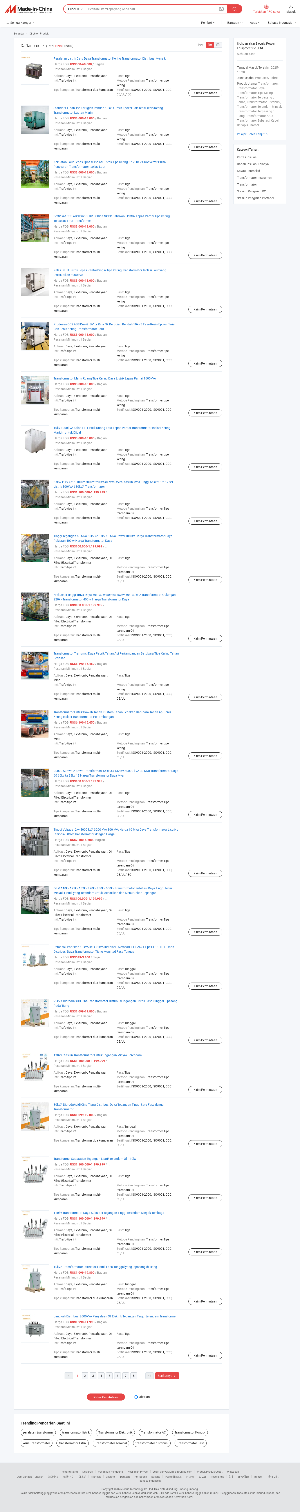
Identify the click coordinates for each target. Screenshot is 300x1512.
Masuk (291, 11)
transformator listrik (76, 1432)
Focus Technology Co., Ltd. (138, 1489)
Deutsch (125, 1476)
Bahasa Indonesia (150, 1480)
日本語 (82, 1476)
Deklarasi (87, 1471)
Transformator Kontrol (190, 1432)
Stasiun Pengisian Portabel (255, 198)
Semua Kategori (21, 22)
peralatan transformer (38, 1432)
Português (140, 1476)
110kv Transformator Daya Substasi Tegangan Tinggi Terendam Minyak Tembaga (109, 1213)
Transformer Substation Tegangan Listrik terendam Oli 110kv (95, 1158)
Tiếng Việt (272, 1476)
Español (111, 1476)
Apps (253, 22)
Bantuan (233, 22)
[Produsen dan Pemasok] (28, 9)
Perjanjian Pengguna (110, 1471)
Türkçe (258, 1476)
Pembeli (206, 22)
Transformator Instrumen (254, 177)
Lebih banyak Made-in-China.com (172, 1471)
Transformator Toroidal (111, 1443)
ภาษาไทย (243, 1476)
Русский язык (173, 1476)
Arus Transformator (36, 1443)
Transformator (247, 184)
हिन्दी (231, 1476)
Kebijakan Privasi (138, 1471)
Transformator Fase (190, 1443)
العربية (202, 1476)
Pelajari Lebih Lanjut (253, 134)
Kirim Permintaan (205, 93)
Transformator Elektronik (115, 1432)
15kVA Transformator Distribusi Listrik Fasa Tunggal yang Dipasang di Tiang (105, 1267)
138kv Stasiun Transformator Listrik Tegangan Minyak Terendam (98, 1055)
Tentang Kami (69, 1471)
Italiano (155, 1476)
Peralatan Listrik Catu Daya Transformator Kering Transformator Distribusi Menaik (110, 58)
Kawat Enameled (248, 171)
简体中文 (53, 1476)
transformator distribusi (152, 1443)
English (39, 1476)
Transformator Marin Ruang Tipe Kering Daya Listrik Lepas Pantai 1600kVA (105, 378)
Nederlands (217, 1476)
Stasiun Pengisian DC (251, 191)
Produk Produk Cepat (209, 1471)
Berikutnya (167, 1375)
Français (96, 1476)
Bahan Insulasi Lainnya (253, 164)
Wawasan (233, 1471)
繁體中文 (68, 1476)
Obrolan (144, 1397)
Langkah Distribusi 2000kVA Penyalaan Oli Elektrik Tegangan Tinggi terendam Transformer (115, 1316)
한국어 (190, 1476)
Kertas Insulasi (247, 157)
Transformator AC (153, 1432)
